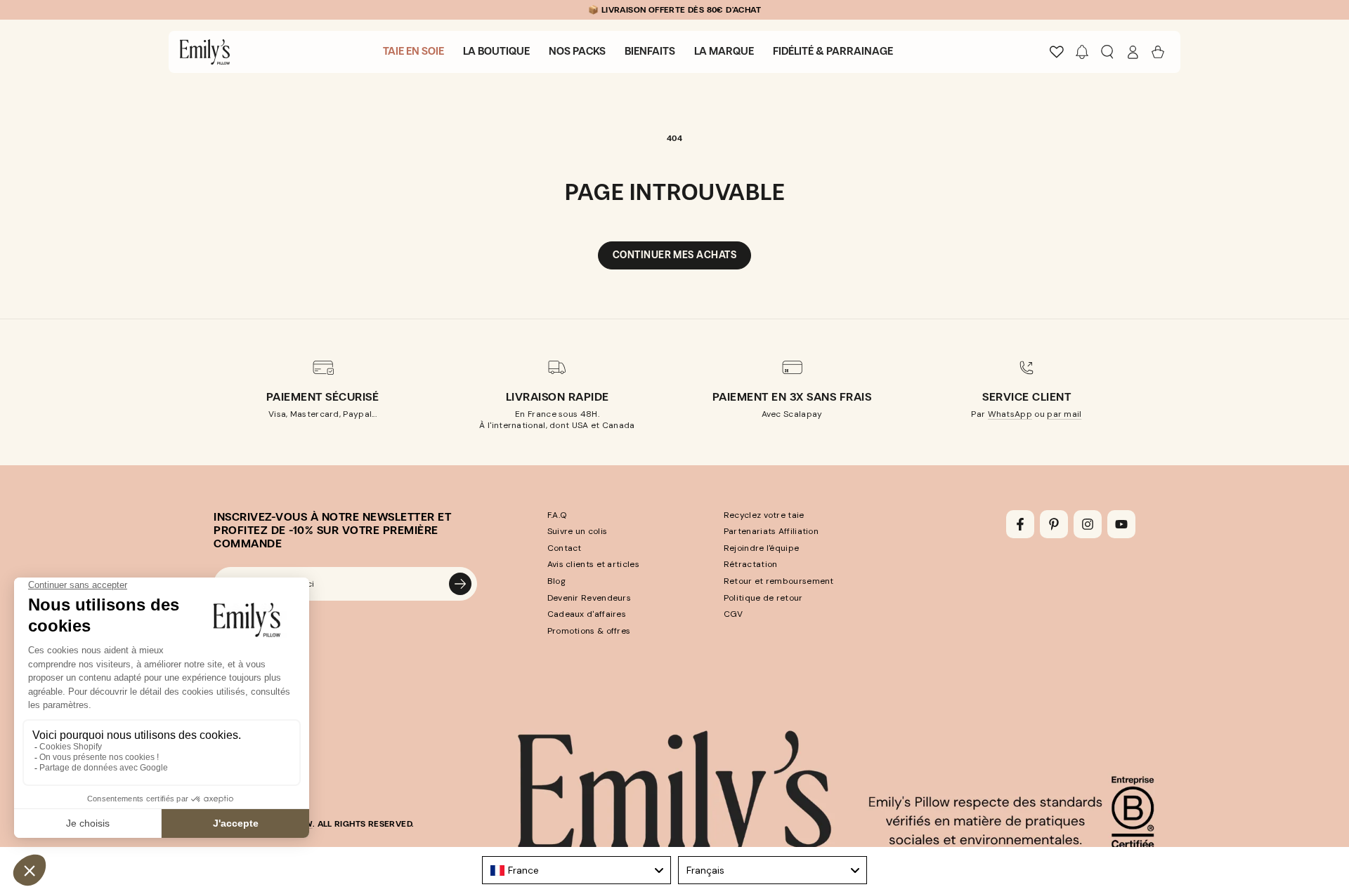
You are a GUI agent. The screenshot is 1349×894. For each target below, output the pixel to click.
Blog (556, 581)
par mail (1064, 414)
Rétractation (751, 564)
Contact (564, 548)
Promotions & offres (589, 630)
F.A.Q (557, 515)
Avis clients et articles (593, 564)
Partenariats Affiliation (771, 531)
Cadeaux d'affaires (586, 614)
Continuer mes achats (674, 255)
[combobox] (576, 870)
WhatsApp (1010, 414)
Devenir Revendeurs (589, 597)
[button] (1082, 52)
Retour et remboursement (779, 581)
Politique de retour (763, 597)
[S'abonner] (460, 584)
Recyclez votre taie (764, 515)
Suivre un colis (577, 531)
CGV (733, 614)
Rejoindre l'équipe (761, 548)
